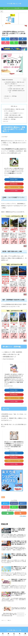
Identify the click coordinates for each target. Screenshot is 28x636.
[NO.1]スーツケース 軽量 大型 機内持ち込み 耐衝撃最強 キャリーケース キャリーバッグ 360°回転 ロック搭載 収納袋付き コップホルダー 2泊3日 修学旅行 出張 (13, 444)
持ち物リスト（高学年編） (11, 96)
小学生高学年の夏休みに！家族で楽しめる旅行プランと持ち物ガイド (14, 83)
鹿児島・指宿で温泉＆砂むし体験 (16, 88)
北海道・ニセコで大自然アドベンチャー (16, 86)
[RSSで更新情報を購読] (20, 513)
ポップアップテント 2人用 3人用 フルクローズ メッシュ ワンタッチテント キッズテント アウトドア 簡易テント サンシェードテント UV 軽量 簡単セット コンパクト (13, 171)
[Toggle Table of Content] (23, 80)
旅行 (3, 497)
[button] (22, 42)
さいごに (7, 98)
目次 (12, 106)
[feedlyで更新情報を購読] (7, 513)
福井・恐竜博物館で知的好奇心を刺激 (16, 91)
